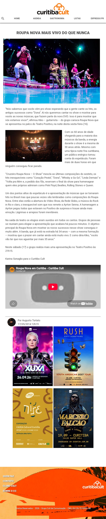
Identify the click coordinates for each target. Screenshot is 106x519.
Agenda (37, 18)
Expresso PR (97, 18)
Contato (8, 481)
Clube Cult (10, 485)
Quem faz (8, 476)
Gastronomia (57, 18)
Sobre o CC (9, 490)
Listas (77, 18)
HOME (17, 18)
